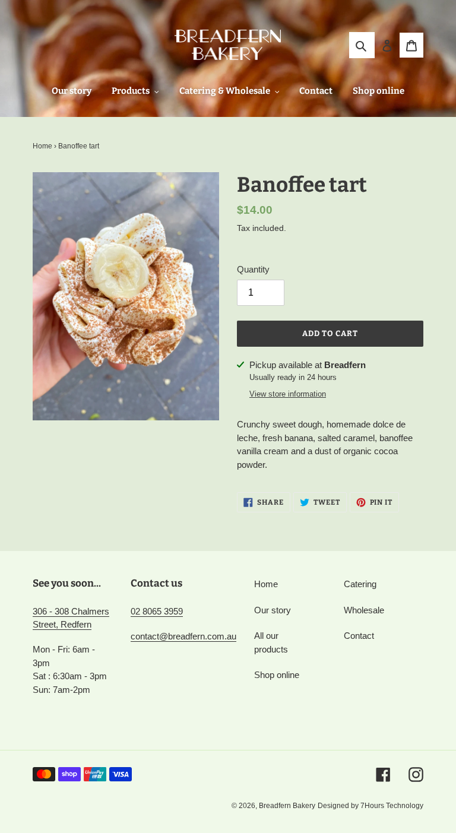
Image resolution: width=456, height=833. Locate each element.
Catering (360, 584)
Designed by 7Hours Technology (370, 806)
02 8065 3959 (157, 611)
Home (42, 146)
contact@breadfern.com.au (183, 636)
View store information (287, 393)
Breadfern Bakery (287, 806)
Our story (272, 610)
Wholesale (364, 610)
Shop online (276, 675)
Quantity (253, 269)
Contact (359, 636)
